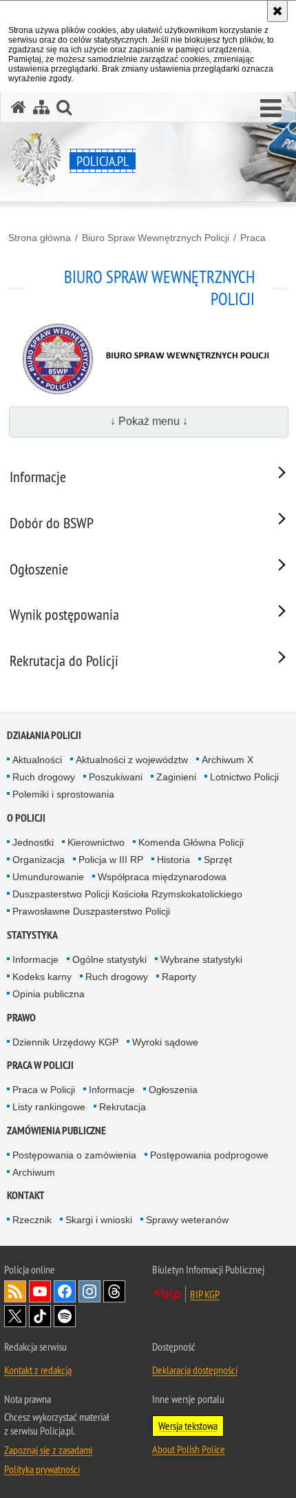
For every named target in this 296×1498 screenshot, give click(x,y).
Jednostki (33, 842)
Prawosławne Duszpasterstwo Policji (91, 911)
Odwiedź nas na (40, 1291)
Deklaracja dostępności (194, 1370)
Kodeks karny (42, 976)
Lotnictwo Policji (244, 776)
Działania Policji (44, 735)
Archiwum (33, 1172)
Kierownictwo (96, 842)
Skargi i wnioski (98, 1219)
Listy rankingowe (48, 1106)
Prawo (21, 1017)
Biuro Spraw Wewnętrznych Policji (155, 237)
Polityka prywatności (42, 1469)
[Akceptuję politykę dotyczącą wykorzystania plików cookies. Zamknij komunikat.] (277, 11)
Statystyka (32, 935)
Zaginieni (176, 776)
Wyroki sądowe (165, 1042)
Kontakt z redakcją (38, 1370)
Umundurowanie (48, 876)
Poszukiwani (115, 776)
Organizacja (38, 859)
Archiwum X (227, 759)
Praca (253, 237)
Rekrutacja (122, 1106)
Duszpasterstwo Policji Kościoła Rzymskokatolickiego (127, 893)
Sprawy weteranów (187, 1219)
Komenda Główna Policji (191, 842)
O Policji (26, 818)
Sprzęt (218, 859)
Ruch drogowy (43, 776)
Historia (173, 859)
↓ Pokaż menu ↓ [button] (149, 421)
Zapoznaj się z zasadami (48, 1450)
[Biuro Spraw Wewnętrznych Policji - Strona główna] (148, 392)
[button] (271, 108)
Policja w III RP (110, 859)
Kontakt (26, 1195)
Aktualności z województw (132, 759)
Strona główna (39, 237)
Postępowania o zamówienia (74, 1155)
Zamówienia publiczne (56, 1130)
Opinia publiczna (48, 993)
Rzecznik (32, 1219)
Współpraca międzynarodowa (162, 876)
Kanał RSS (15, 1291)
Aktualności (37, 759)
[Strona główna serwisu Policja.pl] (18, 107)
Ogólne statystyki (109, 959)
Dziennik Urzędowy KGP (65, 1042)
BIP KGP (205, 1294)
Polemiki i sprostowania (63, 794)
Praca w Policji (40, 1065)
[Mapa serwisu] (41, 107)
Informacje (35, 959)
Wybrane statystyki (201, 959)
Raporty (179, 976)
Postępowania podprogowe (209, 1155)
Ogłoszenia (173, 1089)
